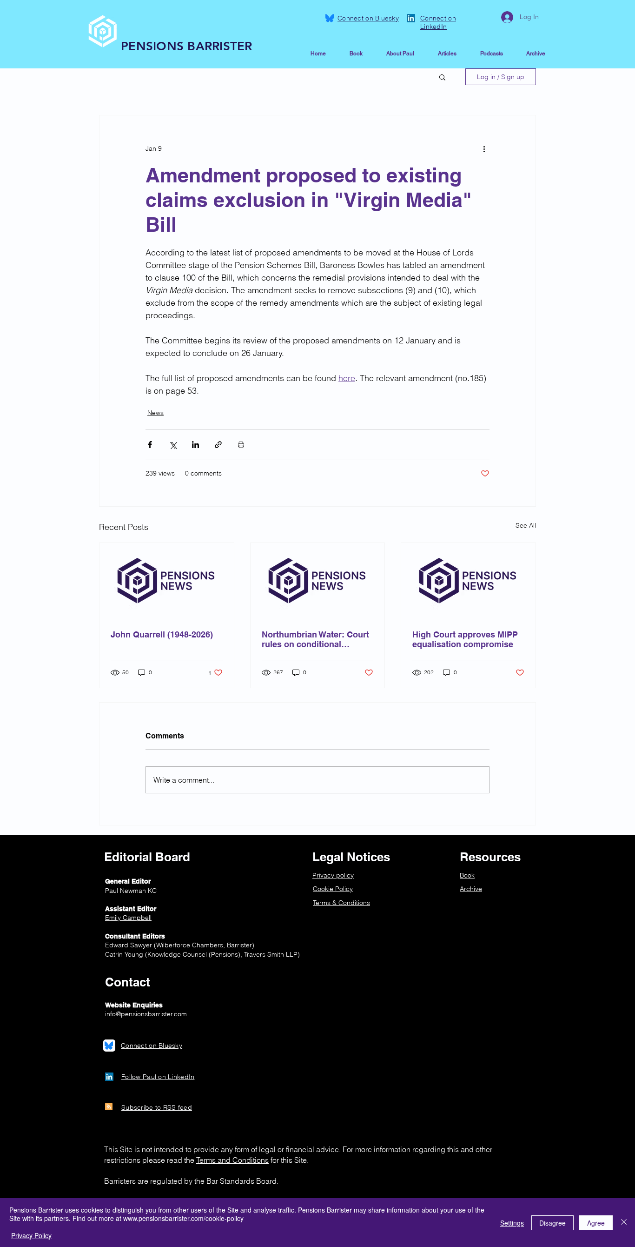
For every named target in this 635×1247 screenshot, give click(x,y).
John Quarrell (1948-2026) (162, 634)
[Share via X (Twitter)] (172, 444)
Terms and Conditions (232, 1160)
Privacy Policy (31, 1235)
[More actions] (483, 148)
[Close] (623, 1223)
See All (526, 525)
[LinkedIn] (411, 18)
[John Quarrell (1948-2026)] (166, 580)
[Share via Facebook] (150, 444)
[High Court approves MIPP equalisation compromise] (468, 580)
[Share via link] (218, 444)
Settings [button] (512, 1222)
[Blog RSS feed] (108, 1107)
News (155, 413)
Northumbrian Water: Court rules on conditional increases (315, 639)
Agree (596, 1222)
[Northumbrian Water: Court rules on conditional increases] (318, 580)
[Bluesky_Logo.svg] (329, 18)
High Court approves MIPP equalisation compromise (465, 639)
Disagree (552, 1222)
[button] (442, 76)
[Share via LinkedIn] (195, 444)
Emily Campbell (128, 917)
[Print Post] (241, 444)
